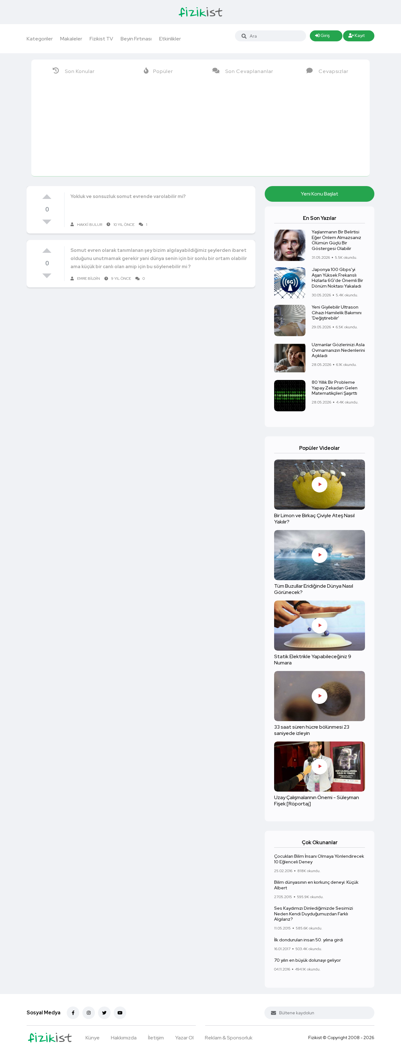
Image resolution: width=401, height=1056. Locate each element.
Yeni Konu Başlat (319, 193)
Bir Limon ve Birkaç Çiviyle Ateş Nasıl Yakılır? (314, 518)
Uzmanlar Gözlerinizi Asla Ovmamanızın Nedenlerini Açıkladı (338, 350)
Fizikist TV (101, 38)
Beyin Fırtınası (136, 38)
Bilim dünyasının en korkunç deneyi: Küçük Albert (316, 885)
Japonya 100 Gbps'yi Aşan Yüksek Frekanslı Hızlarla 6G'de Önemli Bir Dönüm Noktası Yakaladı (337, 278)
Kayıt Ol (356, 37)
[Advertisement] (200, 129)
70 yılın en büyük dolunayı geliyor (307, 960)
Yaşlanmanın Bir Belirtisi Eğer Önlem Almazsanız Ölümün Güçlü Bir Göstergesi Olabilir (336, 240)
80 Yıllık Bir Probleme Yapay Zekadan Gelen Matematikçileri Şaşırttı (334, 388)
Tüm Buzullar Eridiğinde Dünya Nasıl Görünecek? (313, 589)
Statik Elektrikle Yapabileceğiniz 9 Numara (312, 659)
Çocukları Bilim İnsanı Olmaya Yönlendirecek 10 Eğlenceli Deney (319, 859)
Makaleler (71, 38)
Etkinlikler (170, 38)
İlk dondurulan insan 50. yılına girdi (308, 940)
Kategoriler (40, 38)
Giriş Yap (322, 37)
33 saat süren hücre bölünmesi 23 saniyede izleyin (311, 730)
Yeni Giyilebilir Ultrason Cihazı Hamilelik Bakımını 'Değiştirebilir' (337, 312)
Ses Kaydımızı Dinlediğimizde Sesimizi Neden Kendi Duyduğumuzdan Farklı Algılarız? (313, 914)
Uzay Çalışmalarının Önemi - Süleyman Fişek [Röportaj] (316, 800)
